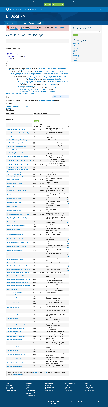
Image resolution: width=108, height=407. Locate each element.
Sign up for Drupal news (12, 388)
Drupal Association (90, 387)
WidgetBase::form (11, 321)
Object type (9, 119)
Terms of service (89, 390)
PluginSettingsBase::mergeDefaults (16, 250)
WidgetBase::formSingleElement (15, 328)
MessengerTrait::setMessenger (15, 176)
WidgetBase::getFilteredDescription (16, 336)
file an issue (36, 372)
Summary (48, 126)
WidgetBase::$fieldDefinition (14, 292)
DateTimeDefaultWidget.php (30, 23)
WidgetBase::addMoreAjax (14, 297)
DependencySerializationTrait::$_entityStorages (19, 160)
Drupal (80, 401)
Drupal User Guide (50, 387)
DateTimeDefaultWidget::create (15, 143)
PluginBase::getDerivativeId (14, 198)
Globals (75, 52)
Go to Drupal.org (7, 9)
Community (29, 383)
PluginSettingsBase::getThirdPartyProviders (18, 238)
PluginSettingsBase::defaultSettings (16, 225)
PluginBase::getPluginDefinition (15, 202)
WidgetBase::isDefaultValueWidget (16, 354)
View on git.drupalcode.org (61, 96)
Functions (75, 48)
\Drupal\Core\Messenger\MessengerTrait (57, 73)
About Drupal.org (89, 388)
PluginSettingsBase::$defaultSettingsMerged (18, 214)
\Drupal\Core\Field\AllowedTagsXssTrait (57, 81)
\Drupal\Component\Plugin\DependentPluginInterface (27, 78)
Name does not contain (40, 113)
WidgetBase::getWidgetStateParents (16, 343)
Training (28, 387)
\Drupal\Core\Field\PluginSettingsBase (30, 83)
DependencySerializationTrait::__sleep (17, 167)
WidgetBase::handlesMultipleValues (16, 347)
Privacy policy (88, 392)
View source (9, 108)
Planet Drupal (9, 385)
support (45, 372)
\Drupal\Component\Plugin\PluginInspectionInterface (53, 68)
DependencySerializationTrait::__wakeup (17, 169)
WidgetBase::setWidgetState (14, 366)
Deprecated (76, 56)
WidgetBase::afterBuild (13, 307)
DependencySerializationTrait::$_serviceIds (18, 164)
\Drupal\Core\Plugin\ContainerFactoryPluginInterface (30, 81)
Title (19, 126)
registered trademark (90, 401)
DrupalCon (28, 393)
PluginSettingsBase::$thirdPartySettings (17, 218)
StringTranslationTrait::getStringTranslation (18, 282)
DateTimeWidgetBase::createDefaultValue (18, 153)
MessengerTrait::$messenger (14, 172)
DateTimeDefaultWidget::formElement (17, 146)
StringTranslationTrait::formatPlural (16, 275)
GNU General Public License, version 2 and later (63, 401)
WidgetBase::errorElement (13, 311)
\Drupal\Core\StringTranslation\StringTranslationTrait (48, 71)
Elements (75, 60)
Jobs (7, 392)
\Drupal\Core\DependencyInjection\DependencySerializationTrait (28, 73)
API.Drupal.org (49, 390)
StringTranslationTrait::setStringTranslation (18, 285)
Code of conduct (30, 395)
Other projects (27, 9)
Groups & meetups (31, 392)
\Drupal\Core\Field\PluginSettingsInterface (54, 76)
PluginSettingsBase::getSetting (15, 229)
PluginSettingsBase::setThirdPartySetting (17, 265)
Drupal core (68, 385)
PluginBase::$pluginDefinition (14, 183)
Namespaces (76, 55)
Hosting (28, 388)
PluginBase (29, 68)
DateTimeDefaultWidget (52, 87)
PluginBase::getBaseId (12, 194)
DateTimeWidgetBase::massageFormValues (18, 156)
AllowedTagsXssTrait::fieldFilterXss (16, 136)
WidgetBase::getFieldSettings (14, 334)
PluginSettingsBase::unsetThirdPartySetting (18, 269)
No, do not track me (58, 4)
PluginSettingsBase (32, 76)
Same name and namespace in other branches (21, 41)
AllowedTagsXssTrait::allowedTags (16, 129)
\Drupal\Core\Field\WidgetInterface (51, 79)
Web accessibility (89, 385)
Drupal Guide (48, 385)
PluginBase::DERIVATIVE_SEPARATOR (17, 190)
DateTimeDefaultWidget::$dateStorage (17, 140)
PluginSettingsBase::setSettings (15, 262)
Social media (9, 387)
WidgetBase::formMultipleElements (16, 324)
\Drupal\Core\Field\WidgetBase (26, 86)
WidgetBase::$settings (12, 294)
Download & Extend (70, 383)
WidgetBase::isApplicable (13, 350)
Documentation (49, 383)
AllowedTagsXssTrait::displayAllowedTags (18, 133)
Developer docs (49, 388)
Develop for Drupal (37, 9)
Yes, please (48, 4)
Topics (74, 45)
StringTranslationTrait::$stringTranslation (18, 272)
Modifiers (35, 126)
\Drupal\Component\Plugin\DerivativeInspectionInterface (24, 70)
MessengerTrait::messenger (14, 174)
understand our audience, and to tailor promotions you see (70, 2)
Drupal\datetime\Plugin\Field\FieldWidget (17, 106)
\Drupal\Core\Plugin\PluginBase (54, 78)
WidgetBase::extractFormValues (15, 315)
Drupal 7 (12, 9)
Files (74, 53)
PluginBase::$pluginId (12, 186)
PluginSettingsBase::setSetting (15, 259)
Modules (67, 387)
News (7, 383)
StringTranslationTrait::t (13, 289)
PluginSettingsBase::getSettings (15, 234)
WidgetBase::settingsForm (14, 358)
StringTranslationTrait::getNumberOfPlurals (18, 279)
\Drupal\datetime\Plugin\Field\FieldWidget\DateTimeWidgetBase (37, 91)
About (86, 383)
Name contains (10, 113)
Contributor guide (30, 390)
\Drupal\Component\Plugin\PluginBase (25, 74)
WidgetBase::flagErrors (13, 318)
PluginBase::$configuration (14, 179)
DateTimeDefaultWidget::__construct (16, 149)
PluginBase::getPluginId (13, 206)
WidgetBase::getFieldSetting (14, 331)
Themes (67, 388)
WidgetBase (32, 79)
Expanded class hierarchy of (20, 93)
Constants (75, 50)
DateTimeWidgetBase (50, 84)
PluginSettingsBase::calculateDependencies (18, 221)
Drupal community (17, 374)
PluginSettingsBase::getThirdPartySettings (18, 246)
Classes (75, 47)
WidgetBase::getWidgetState (14, 339)
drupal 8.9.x (11, 23)
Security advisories (11, 390)
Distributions (68, 390)
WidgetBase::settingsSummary (15, 362)
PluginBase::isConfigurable (14, 210)
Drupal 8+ (18, 9)
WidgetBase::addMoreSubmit (14, 302)
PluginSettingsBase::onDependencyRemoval (18, 255)
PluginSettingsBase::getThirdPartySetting (18, 242)
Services (75, 58)
